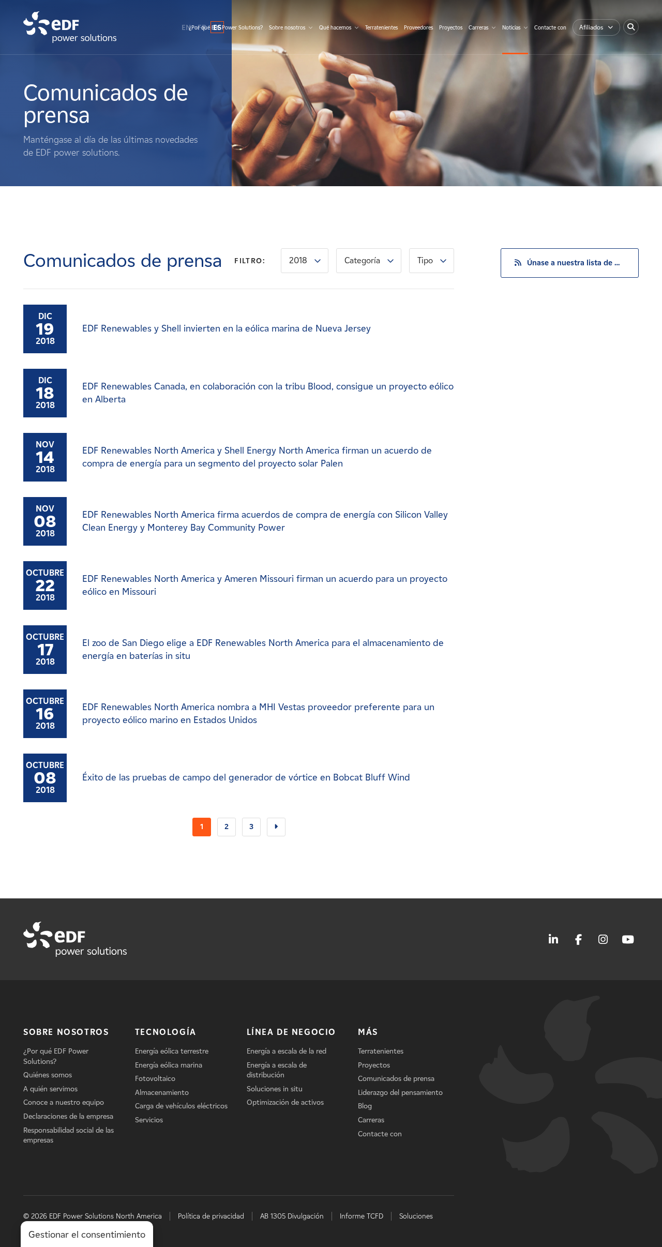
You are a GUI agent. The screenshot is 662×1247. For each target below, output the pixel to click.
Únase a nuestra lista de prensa (583, 262)
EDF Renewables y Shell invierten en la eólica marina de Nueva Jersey (226, 328)
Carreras (478, 27)
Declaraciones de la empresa (68, 1116)
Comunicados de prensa (396, 1078)
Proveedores (418, 27)
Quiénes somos (47, 1075)
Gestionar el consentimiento (86, 1234)
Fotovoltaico (155, 1078)
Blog (365, 1106)
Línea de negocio (292, 1032)
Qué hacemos (335, 27)
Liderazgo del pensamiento (400, 1092)
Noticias (511, 27)
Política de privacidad (211, 1216)
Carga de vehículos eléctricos (181, 1106)
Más (368, 1032)
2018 (298, 260)
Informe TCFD (361, 1216)
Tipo (425, 260)
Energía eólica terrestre (171, 1051)
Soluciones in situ (275, 1089)
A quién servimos (50, 1089)
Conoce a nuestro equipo (63, 1102)
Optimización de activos (285, 1102)
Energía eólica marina (168, 1065)
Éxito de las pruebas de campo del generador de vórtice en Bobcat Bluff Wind (246, 777)
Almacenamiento (162, 1092)
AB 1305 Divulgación (292, 1216)
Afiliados (591, 27)
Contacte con (550, 27)
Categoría (362, 260)
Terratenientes (381, 27)
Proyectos (450, 27)
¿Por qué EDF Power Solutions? (226, 27)
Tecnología (166, 1032)
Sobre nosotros (287, 27)
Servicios (149, 1120)
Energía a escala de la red (286, 1051)
